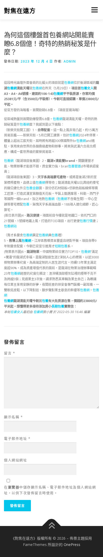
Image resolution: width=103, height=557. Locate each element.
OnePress (72, 544)
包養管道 (74, 166)
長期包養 (58, 306)
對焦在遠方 (20, 10)
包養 (26, 204)
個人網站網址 (15, 460)
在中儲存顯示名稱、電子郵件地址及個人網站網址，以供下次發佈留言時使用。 (50, 490)
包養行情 (86, 221)
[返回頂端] (51, 526)
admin (70, 61)
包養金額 (32, 188)
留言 (9, 353)
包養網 (69, 82)
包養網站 (10, 226)
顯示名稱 (13, 417)
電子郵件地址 (17, 438)
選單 (93, 10)
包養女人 (87, 88)
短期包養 (61, 246)
